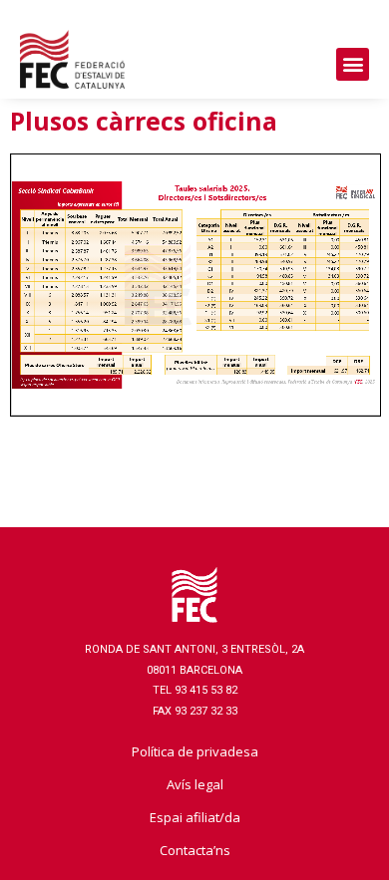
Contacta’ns (195, 850)
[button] (352, 64)
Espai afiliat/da (195, 817)
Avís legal (195, 784)
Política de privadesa (195, 751)
